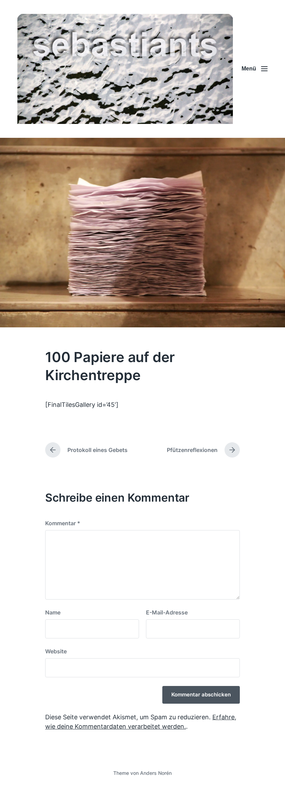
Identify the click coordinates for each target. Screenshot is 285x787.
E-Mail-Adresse (167, 612)
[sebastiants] (125, 69)
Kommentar (62, 523)
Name (52, 612)
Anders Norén (156, 773)
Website (56, 651)
